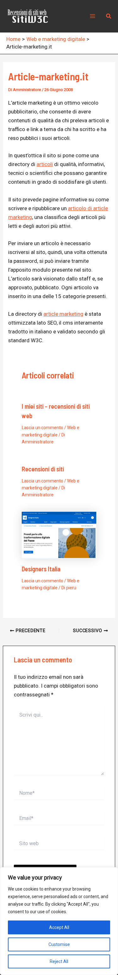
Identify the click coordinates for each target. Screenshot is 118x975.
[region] (59, 921)
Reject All (59, 961)
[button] (109, 16)
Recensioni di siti (43, 469)
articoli (45, 164)
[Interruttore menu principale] (92, 16)
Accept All (59, 927)
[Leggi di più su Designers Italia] (59, 535)
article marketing (63, 314)
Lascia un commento (42, 427)
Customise (59, 944)
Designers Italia (41, 569)
